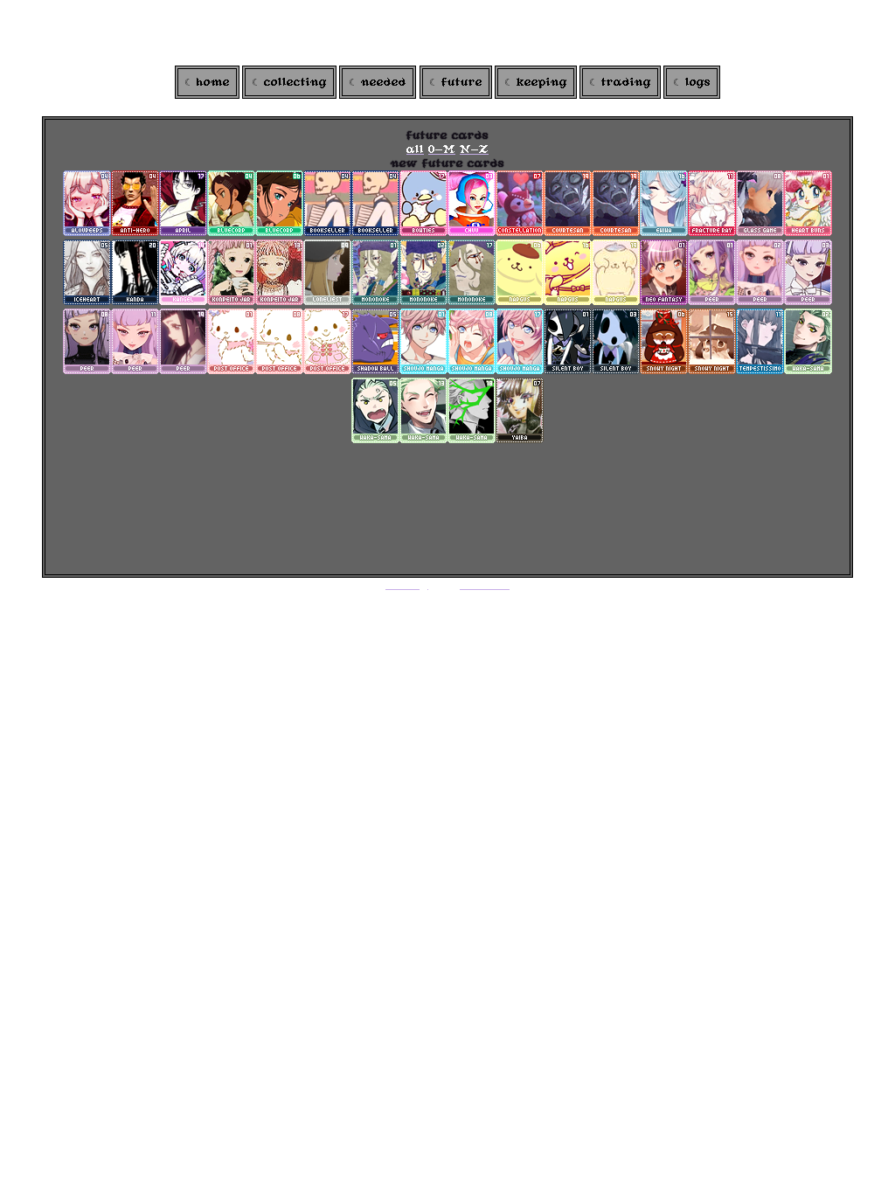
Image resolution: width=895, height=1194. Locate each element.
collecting (295, 82)
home (213, 82)
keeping (542, 82)
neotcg (406, 585)
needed (383, 82)
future (461, 82)
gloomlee (481, 585)
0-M (441, 149)
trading (626, 82)
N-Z (474, 149)
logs (698, 82)
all (415, 149)
